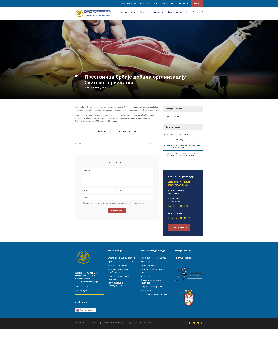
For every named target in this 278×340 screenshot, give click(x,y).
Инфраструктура (157, 12)
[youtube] (184, 3)
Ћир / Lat (165, 3)
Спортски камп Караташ (151, 287)
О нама (134, 12)
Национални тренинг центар (153, 258)
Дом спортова (147, 262)
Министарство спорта (128, 3)
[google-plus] (172, 218)
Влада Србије (145, 3)
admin (89, 88)
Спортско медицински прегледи (122, 258)
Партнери (155, 3)
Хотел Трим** (146, 291)
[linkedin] (180, 3)
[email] (172, 3)
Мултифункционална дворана (154, 294)
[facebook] (175, 3)
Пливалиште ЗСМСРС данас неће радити (181, 140)
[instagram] (188, 3)
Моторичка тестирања (117, 266)
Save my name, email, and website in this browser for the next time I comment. (114, 203)
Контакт (197, 3)
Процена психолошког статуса (121, 262)
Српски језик (85, 310)
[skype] (181, 218)
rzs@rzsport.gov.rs (81, 291)
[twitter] (185, 218)
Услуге (143, 12)
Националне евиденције (178, 12)
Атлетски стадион (148, 266)
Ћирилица (167, 116)
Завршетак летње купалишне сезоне (180, 134)
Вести (195, 12)
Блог (97, 88)
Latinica (177, 116)
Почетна (123, 12)
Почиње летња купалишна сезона (178, 161)
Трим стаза (145, 276)
